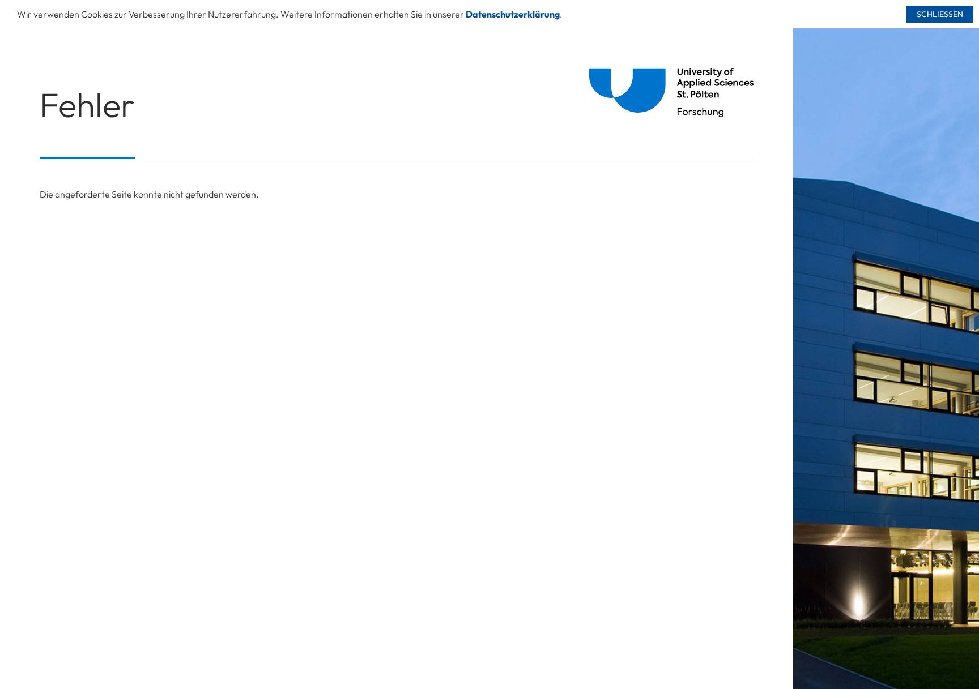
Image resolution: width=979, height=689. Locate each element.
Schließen (940, 14)
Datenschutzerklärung (513, 14)
